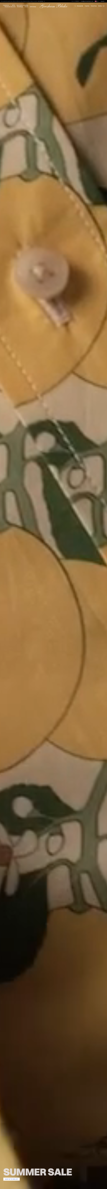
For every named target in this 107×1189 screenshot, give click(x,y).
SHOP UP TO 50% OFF (11, 1179)
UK (97, 1)
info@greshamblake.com (87, 1)
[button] (79, 6)
